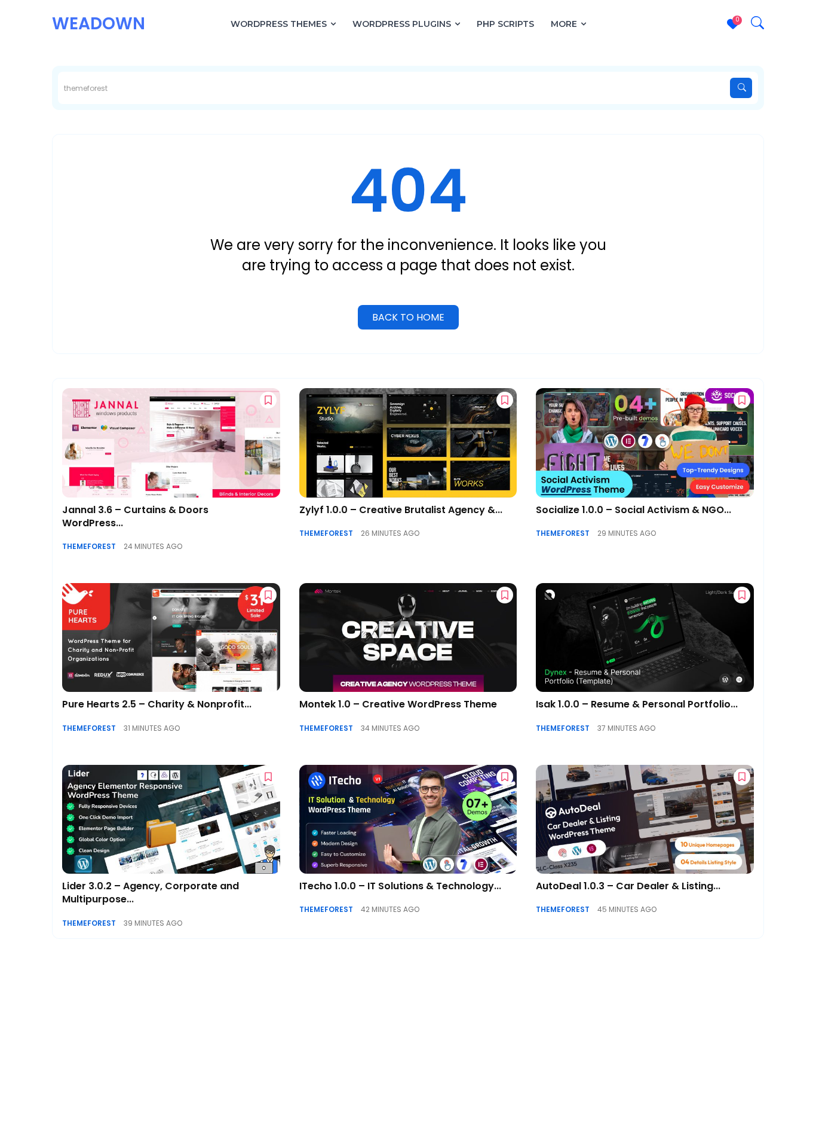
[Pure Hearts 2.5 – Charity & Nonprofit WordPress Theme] (171, 637)
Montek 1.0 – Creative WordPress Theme (398, 704)
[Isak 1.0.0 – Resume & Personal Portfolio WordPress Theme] (645, 637)
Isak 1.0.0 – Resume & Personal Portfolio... (637, 704)
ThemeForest (89, 546)
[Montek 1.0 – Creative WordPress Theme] (408, 637)
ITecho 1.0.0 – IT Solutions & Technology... (400, 886)
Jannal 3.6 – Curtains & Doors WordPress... (135, 516)
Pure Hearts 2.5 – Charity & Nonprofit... (156, 704)
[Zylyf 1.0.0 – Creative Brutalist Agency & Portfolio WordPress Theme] (408, 442)
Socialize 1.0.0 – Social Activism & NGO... (633, 510)
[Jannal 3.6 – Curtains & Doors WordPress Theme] (171, 442)
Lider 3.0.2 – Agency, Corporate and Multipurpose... (150, 892)
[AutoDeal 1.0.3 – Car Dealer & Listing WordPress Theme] (645, 819)
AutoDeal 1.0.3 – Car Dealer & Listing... (628, 886)
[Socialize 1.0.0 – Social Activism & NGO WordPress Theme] (645, 442)
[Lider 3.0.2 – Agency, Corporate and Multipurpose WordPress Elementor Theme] (171, 819)
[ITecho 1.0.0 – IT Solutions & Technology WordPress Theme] (408, 819)
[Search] (741, 88)
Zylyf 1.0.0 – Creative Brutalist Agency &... (400, 510)
